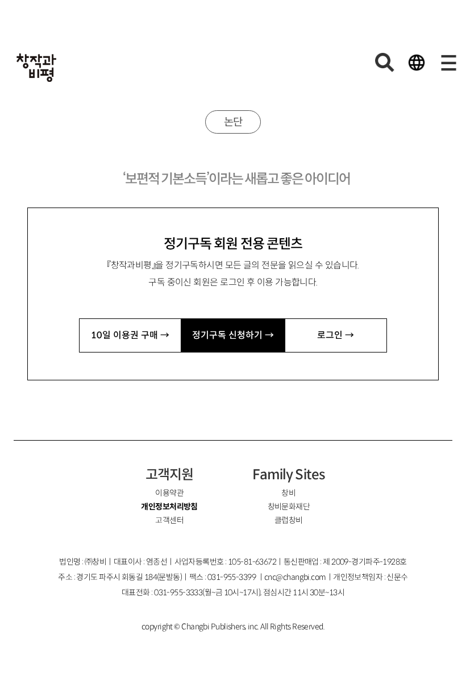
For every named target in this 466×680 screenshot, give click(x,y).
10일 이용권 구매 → (130, 335)
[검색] (384, 62)
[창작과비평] (36, 67)
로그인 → (335, 335)
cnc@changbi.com (295, 577)
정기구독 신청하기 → (233, 335)
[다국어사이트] (416, 62)
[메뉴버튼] (448, 62)
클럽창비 (288, 520)
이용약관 (169, 493)
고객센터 (169, 520)
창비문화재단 (289, 506)
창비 (288, 493)
